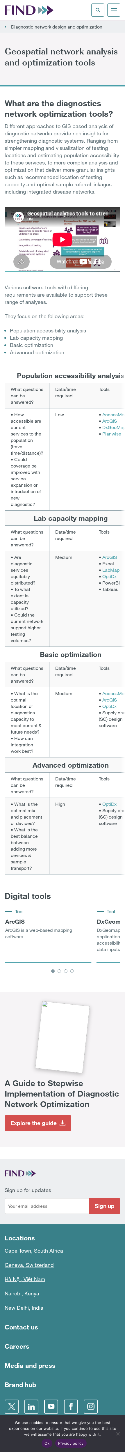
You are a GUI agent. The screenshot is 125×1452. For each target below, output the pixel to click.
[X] (12, 1407)
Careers (17, 1346)
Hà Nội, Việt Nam (25, 1279)
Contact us (21, 1327)
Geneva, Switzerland (29, 1265)
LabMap (110, 570)
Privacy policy (71, 1443)
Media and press (30, 1365)
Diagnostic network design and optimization (56, 27)
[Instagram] (91, 1407)
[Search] (97, 10)
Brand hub (20, 1385)
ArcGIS (109, 421)
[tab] (53, 971)
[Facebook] (71, 1407)
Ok (47, 1443)
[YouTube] (51, 1407)
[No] (118, 1434)
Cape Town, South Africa (34, 1250)
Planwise (111, 434)
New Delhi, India (24, 1307)
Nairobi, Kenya (22, 1293)
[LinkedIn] (31, 1407)
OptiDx (109, 576)
